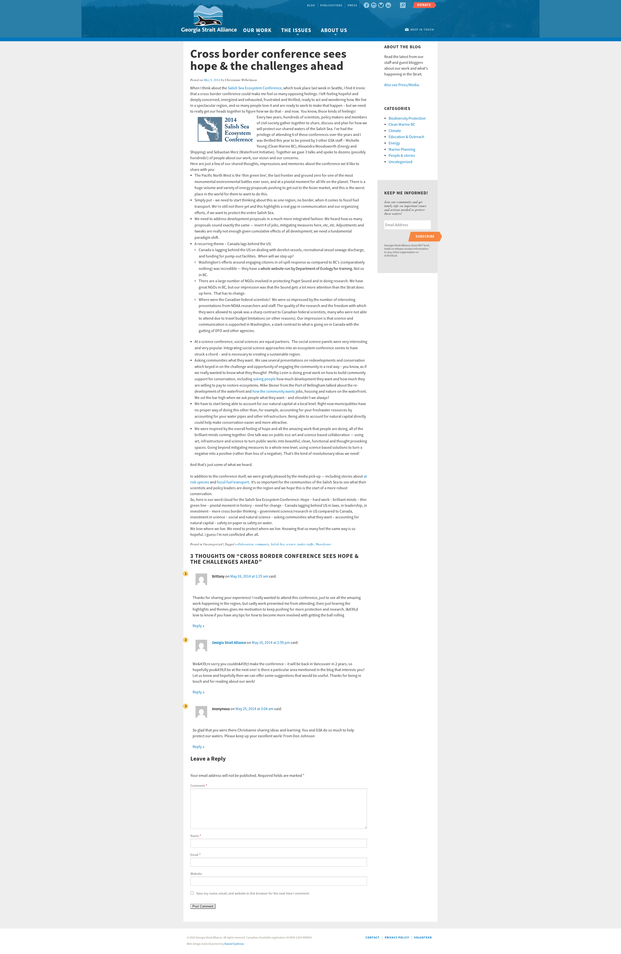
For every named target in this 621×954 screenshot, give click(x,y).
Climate (395, 130)
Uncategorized (400, 161)
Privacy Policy (397, 938)
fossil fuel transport (233, 482)
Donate (424, 5)
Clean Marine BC (402, 124)
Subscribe (425, 236)
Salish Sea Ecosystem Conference (255, 88)
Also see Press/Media (401, 85)
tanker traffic (305, 544)
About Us (334, 30)
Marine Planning (402, 149)
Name (195, 836)
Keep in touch (422, 30)
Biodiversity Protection (407, 118)
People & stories (402, 155)
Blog (311, 5)
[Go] (403, 5)
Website (196, 874)
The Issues (296, 30)
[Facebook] (366, 5)
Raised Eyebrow (234, 944)
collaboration (244, 544)
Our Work (257, 30)
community (262, 544)
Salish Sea (278, 544)
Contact (373, 938)
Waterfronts (323, 544)
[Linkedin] (388, 5)
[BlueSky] (381, 5)
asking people (264, 379)
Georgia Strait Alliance (229, 642)
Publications (331, 5)
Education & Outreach (406, 136)
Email (195, 855)
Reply (199, 625)
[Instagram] (373, 5)
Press (352, 5)
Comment (198, 786)
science (291, 544)
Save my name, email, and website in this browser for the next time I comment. (253, 893)
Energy (394, 143)
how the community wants (273, 391)
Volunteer (423, 938)
